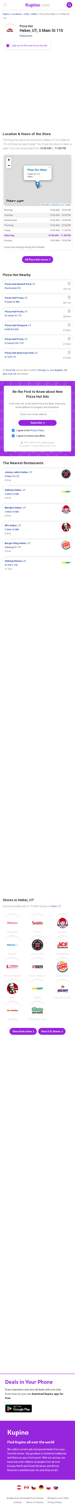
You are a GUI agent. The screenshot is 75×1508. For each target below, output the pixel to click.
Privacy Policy (37, 430)
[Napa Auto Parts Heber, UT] (62, 989)
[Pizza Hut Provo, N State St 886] (37, 300)
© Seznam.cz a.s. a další (60, 204)
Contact (17, 1502)
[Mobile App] (18, 1409)
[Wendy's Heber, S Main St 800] (37, 512)
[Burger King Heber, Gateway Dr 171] (37, 547)
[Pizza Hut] (10, 31)
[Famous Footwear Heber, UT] (12, 967)
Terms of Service (34, 1502)
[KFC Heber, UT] (12, 989)
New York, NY (9, 374)
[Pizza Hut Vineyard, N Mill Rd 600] (37, 327)
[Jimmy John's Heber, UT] (37, 945)
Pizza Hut (10, 370)
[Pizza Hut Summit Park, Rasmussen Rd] (37, 286)
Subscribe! (37, 422)
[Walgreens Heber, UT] (12, 923)
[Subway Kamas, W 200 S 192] (37, 565)
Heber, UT (55, 906)
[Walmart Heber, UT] (12, 945)
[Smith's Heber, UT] (37, 923)
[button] (27, 46)
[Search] (69, 5)
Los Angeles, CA (58, 370)
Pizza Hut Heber (37, 169)
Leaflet (46, 204)
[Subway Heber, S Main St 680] (37, 494)
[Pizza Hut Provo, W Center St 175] (37, 313)
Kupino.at (19, 1488)
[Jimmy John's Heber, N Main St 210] (37, 476)
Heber (34, 14)
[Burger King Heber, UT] (62, 967)
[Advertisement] (37, 91)
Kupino (6, 14)
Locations (17, 14)
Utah (26, 14)
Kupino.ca (26, 1488)
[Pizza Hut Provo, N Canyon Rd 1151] (37, 341)
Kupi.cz (34, 1488)
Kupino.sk (56, 1488)
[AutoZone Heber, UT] (12, 1011)
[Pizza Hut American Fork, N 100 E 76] (37, 355)
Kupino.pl (48, 1488)
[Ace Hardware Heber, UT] (62, 945)
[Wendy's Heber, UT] (62, 923)
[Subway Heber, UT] (37, 989)
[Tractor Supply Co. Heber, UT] (37, 967)
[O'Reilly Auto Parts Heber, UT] (37, 1011)
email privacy (47, 442)
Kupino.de (41, 1488)
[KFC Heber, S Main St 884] (37, 529)
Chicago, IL (43, 370)
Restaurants (26, 35)
